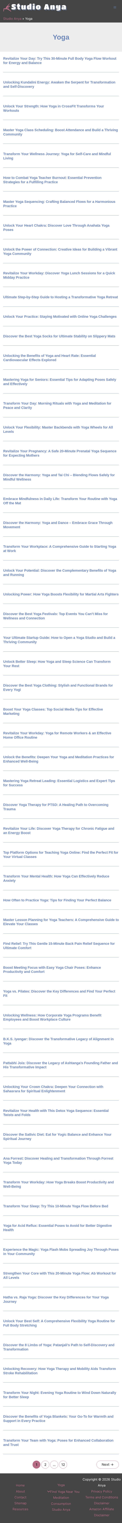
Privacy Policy (101, 1491)
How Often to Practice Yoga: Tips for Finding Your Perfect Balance (57, 900)
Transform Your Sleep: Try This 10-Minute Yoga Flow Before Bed (55, 1206)
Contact (20, 1497)
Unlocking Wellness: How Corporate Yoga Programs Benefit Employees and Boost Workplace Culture (52, 1017)
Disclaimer (101, 1503)
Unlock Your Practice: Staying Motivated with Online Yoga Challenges (60, 317)
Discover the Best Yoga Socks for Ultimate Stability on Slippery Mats (59, 336)
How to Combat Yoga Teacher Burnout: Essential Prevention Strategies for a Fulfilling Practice (52, 180)
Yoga (61, 1485)
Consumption (61, 1504)
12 (63, 1465)
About (20, 1491)
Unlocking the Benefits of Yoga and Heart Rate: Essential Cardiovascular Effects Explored (49, 358)
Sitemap (20, 1503)
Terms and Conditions (101, 1497)
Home (20, 1485)
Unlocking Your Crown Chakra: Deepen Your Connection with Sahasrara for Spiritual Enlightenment (53, 1089)
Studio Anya (12, 19)
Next (108, 1464)
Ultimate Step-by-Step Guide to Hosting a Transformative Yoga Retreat (60, 297)
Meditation (61, 1498)
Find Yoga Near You (65, 1492)
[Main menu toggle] (115, 7)
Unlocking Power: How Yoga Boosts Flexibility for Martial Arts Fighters (61, 594)
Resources (20, 1509)
